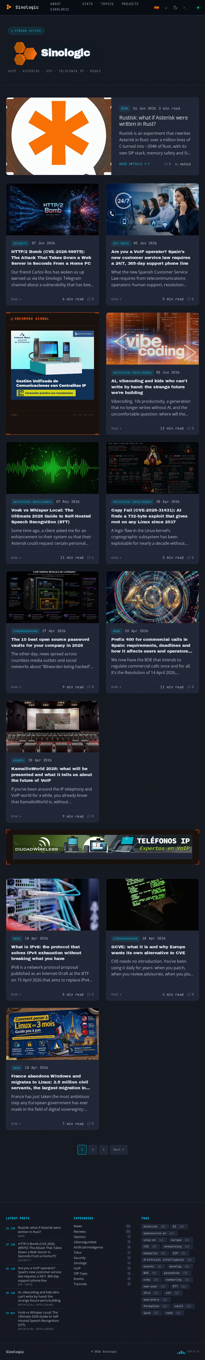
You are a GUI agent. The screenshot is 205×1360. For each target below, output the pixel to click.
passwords (176, 1273)
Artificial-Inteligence (132, 372)
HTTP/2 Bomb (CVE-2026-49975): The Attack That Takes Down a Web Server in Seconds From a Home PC (51, 257)
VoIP (102, 1268)
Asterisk (154, 1226)
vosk (173, 1313)
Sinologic (102, 1263)
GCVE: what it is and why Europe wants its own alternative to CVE (148, 950)
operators (155, 1299)
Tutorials (102, 1284)
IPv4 (151, 1293)
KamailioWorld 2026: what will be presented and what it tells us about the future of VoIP (51, 774)
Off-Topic (121, 243)
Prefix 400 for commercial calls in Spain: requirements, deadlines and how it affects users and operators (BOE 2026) (150, 645)
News (124, 108)
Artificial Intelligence (168, 1259)
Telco (102, 1252)
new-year (154, 1286)
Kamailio (154, 1253)
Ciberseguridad (25, 631)
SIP (179, 1253)
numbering (177, 1279)
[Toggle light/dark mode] (175, 7)
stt (172, 1293)
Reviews (102, 1231)
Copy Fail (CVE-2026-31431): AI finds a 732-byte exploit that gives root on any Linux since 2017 (149, 516)
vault (182, 1306)
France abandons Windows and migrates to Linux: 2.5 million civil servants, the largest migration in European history (49, 1082)
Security (20, 243)
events (153, 1266)
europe (180, 1240)
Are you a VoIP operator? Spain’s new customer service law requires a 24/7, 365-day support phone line (150, 257)
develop (179, 1266)
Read (14, 299)
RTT (179, 1286)
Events (18, 760)
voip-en (154, 1240)
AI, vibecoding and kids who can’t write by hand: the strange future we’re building (149, 387)
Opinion (102, 1237)
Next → (119, 1150)
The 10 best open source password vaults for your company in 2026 (50, 642)
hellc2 (185, 164)
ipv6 (151, 1313)
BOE (150, 1273)
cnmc (151, 1279)
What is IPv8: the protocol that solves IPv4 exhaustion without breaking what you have (46, 953)
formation (155, 1306)
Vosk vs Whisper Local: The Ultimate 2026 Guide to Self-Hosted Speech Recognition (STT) (51, 516)
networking (176, 1246)
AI (178, 1226)
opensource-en (159, 1233)
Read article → (132, 164)
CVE (150, 1246)
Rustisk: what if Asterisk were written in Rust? (153, 120)
